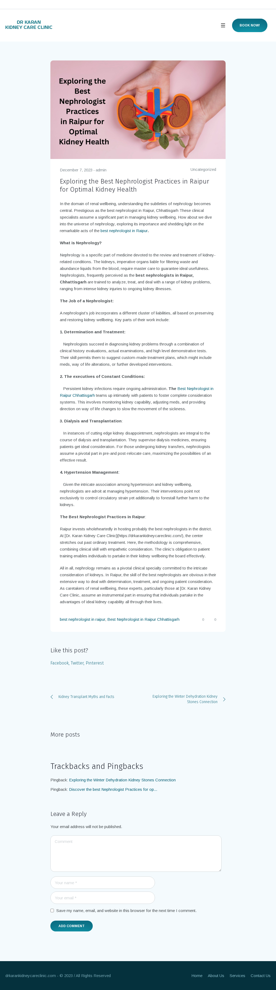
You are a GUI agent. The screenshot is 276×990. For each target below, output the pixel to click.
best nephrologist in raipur (82, 619)
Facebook (59, 663)
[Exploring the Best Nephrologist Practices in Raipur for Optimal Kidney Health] (137, 109)
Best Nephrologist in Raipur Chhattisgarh (143, 619)
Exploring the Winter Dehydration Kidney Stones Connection (185, 699)
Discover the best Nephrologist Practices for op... (113, 789)
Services (237, 975)
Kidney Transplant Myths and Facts (86, 696)
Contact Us (261, 975)
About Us (216, 975)
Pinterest (95, 663)
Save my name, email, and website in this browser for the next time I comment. (126, 910)
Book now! (250, 25)
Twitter (77, 663)
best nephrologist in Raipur (124, 230)
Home (196, 975)
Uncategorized (203, 169)
